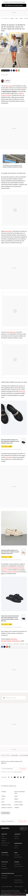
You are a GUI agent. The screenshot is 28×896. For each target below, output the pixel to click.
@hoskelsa (14, 639)
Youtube (15, 777)
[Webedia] (5, 829)
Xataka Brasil (4, 877)
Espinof (16, 847)
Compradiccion (4, 868)
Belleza (16, 799)
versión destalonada (11, 571)
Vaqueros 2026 (14, 755)
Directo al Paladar (5, 854)
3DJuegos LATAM (18, 875)
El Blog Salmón (17, 864)
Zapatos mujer (9, 643)
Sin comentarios (6, 70)
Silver (2, 799)
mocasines (17, 643)
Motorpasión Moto (18, 857)
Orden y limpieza (18, 804)
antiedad (16, 807)
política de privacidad (18, 771)
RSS (21, 777)
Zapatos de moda (6, 804)
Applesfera (3, 840)
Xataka (2, 836)
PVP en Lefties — (7, 446)
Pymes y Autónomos (18, 866)
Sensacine (16, 845)
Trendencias (4, 864)
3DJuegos (16, 836)
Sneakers (3, 791)
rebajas (11, 18)
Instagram (18, 777)
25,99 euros (22, 391)
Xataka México (4, 875)
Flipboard (16, 70)
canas (16, 18)
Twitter (14, 70)
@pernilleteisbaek (6, 641)
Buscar (22, 821)
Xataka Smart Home (5, 842)
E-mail (19, 70)
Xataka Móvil (4, 838)
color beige (8, 457)
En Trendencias (6, 164)
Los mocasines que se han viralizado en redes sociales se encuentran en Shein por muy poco (12, 166)
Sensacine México (18, 880)
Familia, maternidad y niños (19, 792)
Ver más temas (5, 812)
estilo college (8, 86)
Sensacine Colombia (18, 882)
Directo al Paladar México (6, 886)
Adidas (21, 18)
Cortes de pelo (18, 801)
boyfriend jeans (11, 332)
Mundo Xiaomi (4, 845)
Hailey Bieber (8, 231)
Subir (22, 828)
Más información (15, 894)
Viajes (15, 796)
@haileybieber (16, 641)
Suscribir (22, 768)
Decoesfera (3, 866)
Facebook (11, 70)
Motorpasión (17, 854)
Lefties (23, 643)
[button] (8, 80)
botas (2, 801)
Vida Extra (16, 838)
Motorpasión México (18, 886)
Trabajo (3, 796)
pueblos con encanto (6, 807)
